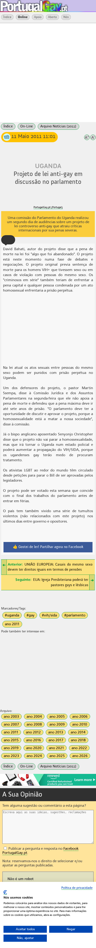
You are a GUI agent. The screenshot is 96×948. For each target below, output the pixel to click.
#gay (30, 615)
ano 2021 (56, 748)
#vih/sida (49, 615)
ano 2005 (57, 716)
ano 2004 (34, 716)
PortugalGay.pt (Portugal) (48, 207)
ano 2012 (33, 732)
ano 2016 (33, 740)
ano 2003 (11, 716)
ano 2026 (80, 756)
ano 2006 (80, 716)
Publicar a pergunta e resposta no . (40, 850)
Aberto (52, 17)
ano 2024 (34, 756)
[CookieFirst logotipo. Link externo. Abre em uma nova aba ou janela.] (5, 892)
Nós (66, 17)
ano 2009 (57, 724)
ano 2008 (34, 724)
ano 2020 (33, 748)
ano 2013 (55, 732)
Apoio (37, 17)
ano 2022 (79, 748)
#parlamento (74, 615)
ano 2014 (78, 732)
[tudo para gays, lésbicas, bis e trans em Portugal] (46, 4)
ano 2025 (57, 756)
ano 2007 (11, 724)
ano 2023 (11, 756)
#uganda (12, 615)
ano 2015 (11, 740)
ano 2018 (78, 740)
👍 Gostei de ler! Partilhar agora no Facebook (48, 547)
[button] (8, 239)
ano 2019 (11, 748)
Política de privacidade (77, 888)
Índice (7, 17)
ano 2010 (79, 724)
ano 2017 (55, 740)
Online (22, 17)
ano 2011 (12, 624)
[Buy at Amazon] (48, 785)
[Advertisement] (48, 72)
